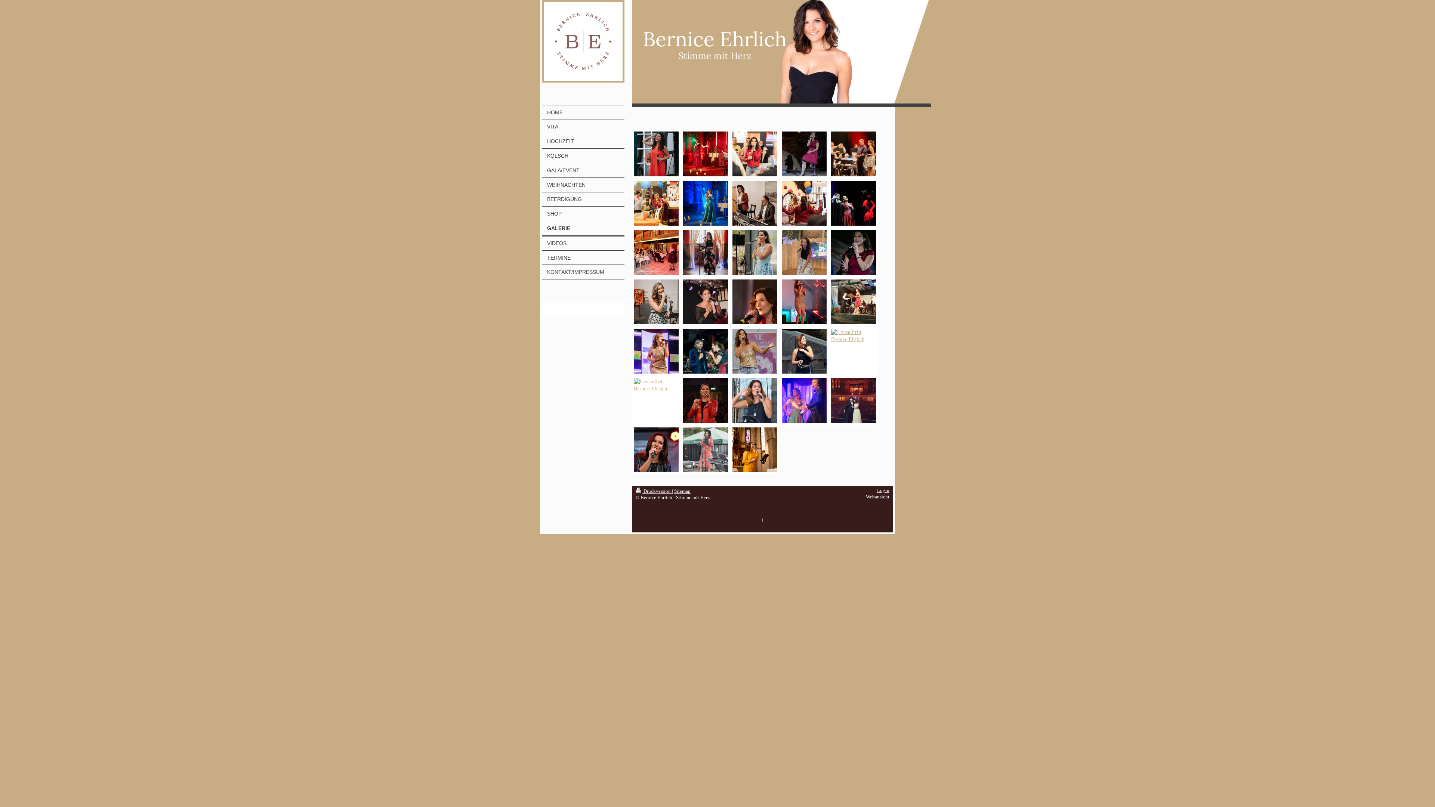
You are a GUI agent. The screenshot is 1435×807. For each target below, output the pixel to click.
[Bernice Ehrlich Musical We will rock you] (853, 336)
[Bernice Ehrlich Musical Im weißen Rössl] (804, 400)
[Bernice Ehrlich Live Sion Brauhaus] (705, 302)
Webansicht (877, 497)
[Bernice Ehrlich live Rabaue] (705, 351)
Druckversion (657, 491)
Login (883, 490)
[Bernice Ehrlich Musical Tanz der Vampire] (853, 203)
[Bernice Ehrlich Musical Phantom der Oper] (853, 400)
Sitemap (682, 491)
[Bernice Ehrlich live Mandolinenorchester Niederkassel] (853, 302)
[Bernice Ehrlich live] (755, 351)
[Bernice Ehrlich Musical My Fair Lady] (656, 385)
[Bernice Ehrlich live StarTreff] (656, 351)
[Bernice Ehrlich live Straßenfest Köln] (804, 351)
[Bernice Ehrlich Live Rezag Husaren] (804, 302)
